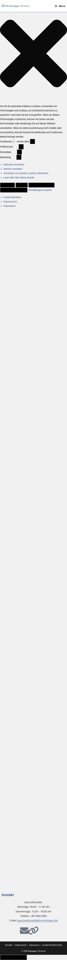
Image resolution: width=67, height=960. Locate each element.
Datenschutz (10, 201)
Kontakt (8, 895)
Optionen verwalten (13, 164)
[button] (33, 54)
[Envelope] (24, 930)
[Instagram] (15, 930)
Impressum (9, 206)
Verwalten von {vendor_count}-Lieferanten (25, 173)
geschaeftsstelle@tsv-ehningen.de (38, 920)
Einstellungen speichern (13, 190)
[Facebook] (6, 930)
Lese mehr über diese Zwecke (18, 177)
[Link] (33, 930)
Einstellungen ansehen (41, 185)
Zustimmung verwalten (13, 957)
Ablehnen (22, 185)
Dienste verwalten (12, 168)
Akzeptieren (7, 185)
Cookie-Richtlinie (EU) (52, 945)
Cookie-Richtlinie (12, 197)
